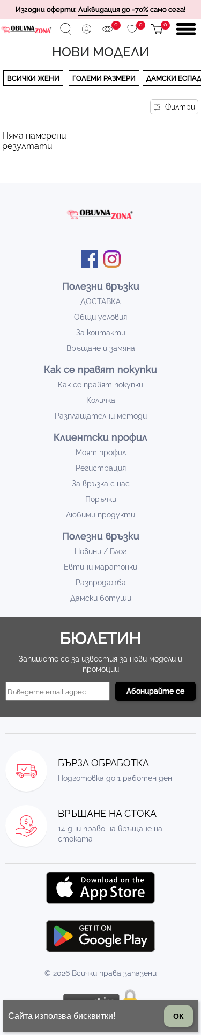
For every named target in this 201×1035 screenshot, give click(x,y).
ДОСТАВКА (100, 301)
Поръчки (100, 499)
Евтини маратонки (100, 567)
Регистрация (101, 468)
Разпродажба (101, 582)
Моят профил (101, 452)
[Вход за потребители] (86, 29)
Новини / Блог (100, 551)
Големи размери (104, 78)
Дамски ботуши (100, 598)
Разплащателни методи (101, 416)
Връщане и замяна (100, 348)
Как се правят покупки (100, 384)
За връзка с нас (101, 483)
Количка (100, 400)
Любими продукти (100, 515)
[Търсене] (65, 29)
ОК (178, 1016)
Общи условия (100, 317)
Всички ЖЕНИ (33, 78)
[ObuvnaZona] (27, 29)
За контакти (100, 332)
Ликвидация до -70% (113, 9)
